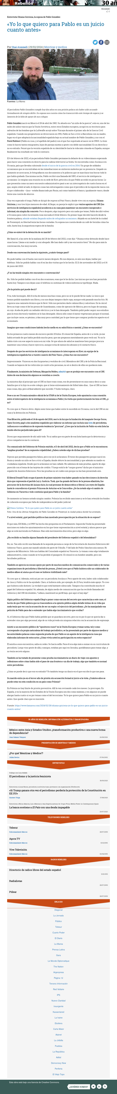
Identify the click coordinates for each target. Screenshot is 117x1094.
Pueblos (58, 1046)
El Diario (58, 938)
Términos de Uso (67, 1082)
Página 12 (58, 977)
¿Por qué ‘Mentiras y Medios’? (26, 753)
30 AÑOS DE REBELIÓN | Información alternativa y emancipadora (58, 719)
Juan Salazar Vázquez (17, 737)
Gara (58, 955)
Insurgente (58, 1006)
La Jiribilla (58, 1040)
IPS (58, 994)
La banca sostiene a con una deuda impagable (39, 807)
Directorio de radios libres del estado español (35, 870)
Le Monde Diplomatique (58, 960)
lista (90, 422)
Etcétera (58, 1023)
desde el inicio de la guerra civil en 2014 (61, 165)
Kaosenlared (58, 1011)
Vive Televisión (18, 849)
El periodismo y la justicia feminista (30, 776)
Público (58, 921)
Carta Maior (58, 1028)
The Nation (58, 966)
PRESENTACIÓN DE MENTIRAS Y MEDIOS (59, 743)
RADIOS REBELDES (58, 859)
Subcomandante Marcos (18, 832)
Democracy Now (58, 1063)
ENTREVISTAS (58, 763)
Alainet (59, 1034)
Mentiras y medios (55, 47)
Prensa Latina (58, 949)
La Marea (58, 943)
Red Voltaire (58, 989)
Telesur (13, 827)
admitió (62, 371)
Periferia (58, 1068)
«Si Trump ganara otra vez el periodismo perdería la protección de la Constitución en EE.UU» (57, 792)
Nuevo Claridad (58, 1000)
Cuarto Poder (59, 932)
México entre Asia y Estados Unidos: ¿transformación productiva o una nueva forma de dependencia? (57, 731)
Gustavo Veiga (14, 798)
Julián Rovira (14, 757)
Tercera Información (58, 983)
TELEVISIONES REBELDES (58, 817)
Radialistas (15, 881)
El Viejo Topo (58, 1074)
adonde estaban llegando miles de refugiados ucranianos (50, 218)
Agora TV (14, 838)
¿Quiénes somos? (78, 1086)
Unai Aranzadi (19, 47)
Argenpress (58, 972)
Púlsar (13, 891)
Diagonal (58, 909)
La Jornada (58, 915)
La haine (58, 1017)
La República (58, 1051)
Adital (58, 1057)
